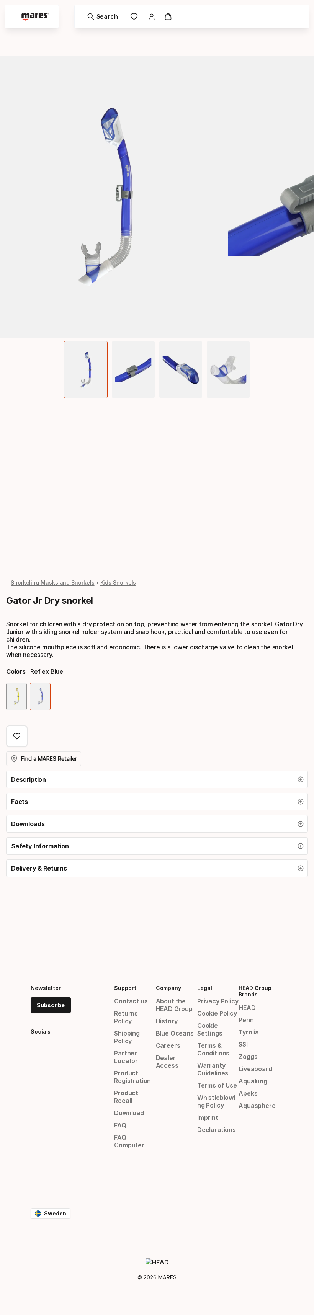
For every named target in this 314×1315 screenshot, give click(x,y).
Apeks (248, 1093)
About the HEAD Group (174, 1005)
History (167, 1021)
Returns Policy (126, 1017)
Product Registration (132, 1077)
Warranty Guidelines (212, 1069)
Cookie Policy (217, 1013)
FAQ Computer (129, 1141)
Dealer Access (167, 1061)
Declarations (216, 1130)
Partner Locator (126, 1057)
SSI (243, 1044)
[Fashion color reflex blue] (40, 696)
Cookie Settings (209, 1029)
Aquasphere (257, 1105)
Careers (168, 1045)
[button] (157, 779)
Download (129, 1113)
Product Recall (126, 1096)
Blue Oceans (175, 1033)
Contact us (130, 1001)
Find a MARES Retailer (49, 758)
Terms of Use (217, 1085)
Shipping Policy (127, 1037)
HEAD (247, 1007)
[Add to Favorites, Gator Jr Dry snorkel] (17, 736)
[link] (134, 16)
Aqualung (253, 1081)
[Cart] (168, 16)
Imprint (207, 1117)
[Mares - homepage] (35, 16)
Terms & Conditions (213, 1049)
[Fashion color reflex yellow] (16, 696)
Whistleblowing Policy (216, 1101)
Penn (246, 1020)
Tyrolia (249, 1032)
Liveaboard (255, 1069)
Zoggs (248, 1056)
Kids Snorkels (118, 582)
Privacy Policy (218, 1001)
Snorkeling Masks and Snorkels (53, 582)
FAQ (120, 1125)
